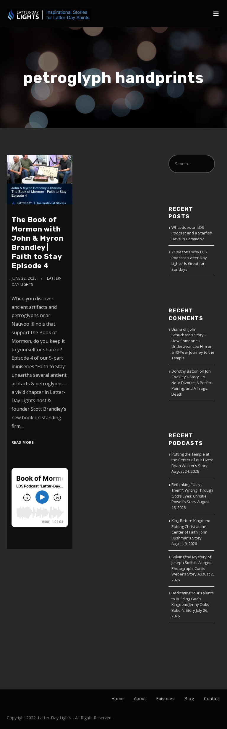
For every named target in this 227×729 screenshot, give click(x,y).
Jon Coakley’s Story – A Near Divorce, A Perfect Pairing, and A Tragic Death (192, 382)
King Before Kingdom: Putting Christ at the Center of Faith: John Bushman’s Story (190, 529)
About (140, 698)
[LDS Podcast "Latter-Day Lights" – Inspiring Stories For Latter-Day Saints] (49, 10)
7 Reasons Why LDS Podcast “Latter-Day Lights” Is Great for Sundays (189, 260)
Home (117, 698)
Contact (212, 698)
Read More (23, 442)
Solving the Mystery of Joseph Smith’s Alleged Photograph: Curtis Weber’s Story (191, 565)
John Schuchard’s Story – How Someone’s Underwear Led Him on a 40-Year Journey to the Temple (192, 344)
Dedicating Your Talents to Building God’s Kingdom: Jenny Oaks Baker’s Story (192, 601)
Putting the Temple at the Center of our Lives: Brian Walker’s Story (192, 459)
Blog (189, 698)
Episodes (165, 698)
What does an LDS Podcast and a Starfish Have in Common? (191, 233)
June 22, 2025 (24, 278)
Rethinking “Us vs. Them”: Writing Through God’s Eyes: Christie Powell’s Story (192, 493)
